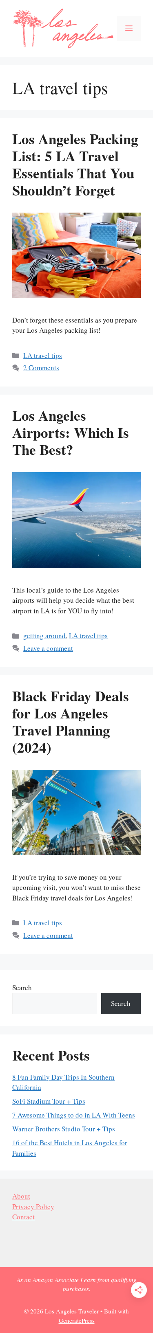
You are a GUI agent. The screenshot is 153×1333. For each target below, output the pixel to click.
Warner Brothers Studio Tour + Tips (63, 1128)
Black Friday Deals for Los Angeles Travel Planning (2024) (70, 721)
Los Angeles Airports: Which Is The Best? (70, 432)
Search (22, 987)
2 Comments (41, 367)
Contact (23, 1216)
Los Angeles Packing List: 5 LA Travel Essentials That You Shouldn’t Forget (75, 164)
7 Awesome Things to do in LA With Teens (73, 1115)
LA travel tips (42, 355)
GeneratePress (77, 1320)
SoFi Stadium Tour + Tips (48, 1101)
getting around (44, 635)
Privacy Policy (33, 1206)
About (21, 1196)
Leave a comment (48, 648)
